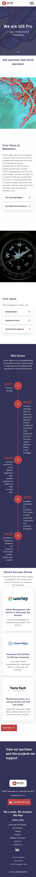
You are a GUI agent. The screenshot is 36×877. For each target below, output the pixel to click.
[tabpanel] (18, 103)
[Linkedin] (17, 849)
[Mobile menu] (31, 3)
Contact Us (17, 845)
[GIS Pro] (15, 3)
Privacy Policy (18, 861)
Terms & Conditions (18, 857)
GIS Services (17, 828)
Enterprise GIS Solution (17, 825)
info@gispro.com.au (18, 795)
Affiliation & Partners (17, 838)
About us (17, 841)
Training (17, 831)
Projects (17, 835)
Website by (18, 872)
